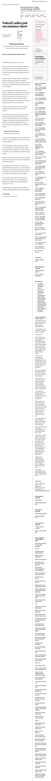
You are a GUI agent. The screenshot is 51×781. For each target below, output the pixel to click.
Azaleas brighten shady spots (40, 213)
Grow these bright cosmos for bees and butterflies (40, 123)
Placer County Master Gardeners (42, 301)
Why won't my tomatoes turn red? (40, 694)
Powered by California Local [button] (40, 1)
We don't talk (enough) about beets (40, 647)
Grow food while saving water (40, 686)
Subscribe (39, 78)
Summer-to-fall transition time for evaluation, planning (40, 673)
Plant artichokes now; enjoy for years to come (40, 615)
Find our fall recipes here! (39, 516)
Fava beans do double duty (40, 651)
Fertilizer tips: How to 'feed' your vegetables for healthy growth (40, 775)
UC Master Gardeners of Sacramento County (41, 286)
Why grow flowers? (39, 251)
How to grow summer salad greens (40, 713)
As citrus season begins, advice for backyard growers (40, 638)
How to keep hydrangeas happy (40, 118)
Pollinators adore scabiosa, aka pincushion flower (39, 94)
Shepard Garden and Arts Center (41, 298)
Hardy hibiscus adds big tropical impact (41, 98)
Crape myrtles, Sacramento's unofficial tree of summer (40, 88)
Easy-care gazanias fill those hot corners (40, 134)
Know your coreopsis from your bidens (39, 173)
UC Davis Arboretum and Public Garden (41, 295)
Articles (22, 15)
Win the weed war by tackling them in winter (40, 585)
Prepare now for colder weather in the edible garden (40, 629)
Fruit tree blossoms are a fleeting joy (40, 229)
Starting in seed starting (40, 559)
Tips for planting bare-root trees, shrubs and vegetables (40, 590)
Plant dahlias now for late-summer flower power (40, 167)
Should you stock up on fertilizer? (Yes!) (40, 758)
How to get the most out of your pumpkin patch (40, 668)
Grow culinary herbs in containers (40, 762)
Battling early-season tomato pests (40, 727)
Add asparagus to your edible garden (40, 606)
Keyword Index (35, 15)
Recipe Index (28, 15)
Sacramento (39, 35)
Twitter (21, 16)
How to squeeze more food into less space (40, 573)
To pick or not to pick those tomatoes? (40, 678)
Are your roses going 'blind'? (40, 157)
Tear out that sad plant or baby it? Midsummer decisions (40, 708)
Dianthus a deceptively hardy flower (39, 103)
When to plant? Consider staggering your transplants (39, 569)
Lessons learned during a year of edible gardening (40, 544)
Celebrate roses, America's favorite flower (39, 189)
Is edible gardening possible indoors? (39, 551)
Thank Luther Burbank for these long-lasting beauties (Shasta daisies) (40, 113)
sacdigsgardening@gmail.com (42, 490)
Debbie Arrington (19, 36)
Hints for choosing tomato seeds (39, 555)
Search (38, 50)
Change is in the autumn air (39, 643)
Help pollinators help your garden (40, 723)
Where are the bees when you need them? (40, 735)
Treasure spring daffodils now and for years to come (40, 238)
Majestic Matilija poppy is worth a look (40, 184)
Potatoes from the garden (39, 577)
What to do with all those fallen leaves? (39, 624)
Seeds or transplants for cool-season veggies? (40, 655)
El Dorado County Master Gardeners (42, 304)
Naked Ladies (39, 33)
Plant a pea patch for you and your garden (40, 633)
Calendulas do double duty (40, 198)
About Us (39, 16)
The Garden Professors (40, 310)
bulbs (37, 39)
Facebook (27, 16)
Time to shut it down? (40, 665)
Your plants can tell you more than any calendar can (40, 744)
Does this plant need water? (40, 703)
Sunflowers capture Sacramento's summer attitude (40, 152)
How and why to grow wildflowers (41, 243)
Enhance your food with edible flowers (40, 690)
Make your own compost (38, 731)
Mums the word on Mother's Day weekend (40, 178)
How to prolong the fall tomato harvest (40, 659)
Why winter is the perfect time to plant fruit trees (40, 563)
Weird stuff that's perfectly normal (39, 717)
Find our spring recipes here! (40, 503)
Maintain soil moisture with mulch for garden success (40, 750)
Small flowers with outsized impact (40, 194)
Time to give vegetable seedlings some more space (40, 595)
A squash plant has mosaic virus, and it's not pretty (40, 699)
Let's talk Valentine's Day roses (40, 247)
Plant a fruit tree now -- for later (40, 581)
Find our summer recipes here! (39, 274)
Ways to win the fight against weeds (40, 600)
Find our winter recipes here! (40, 531)
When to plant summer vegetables (40, 766)
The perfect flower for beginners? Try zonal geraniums (40, 218)
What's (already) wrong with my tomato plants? (40, 754)
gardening (38, 31)
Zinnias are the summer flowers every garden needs (40, 162)
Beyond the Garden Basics (41, 291)
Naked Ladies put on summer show (40, 108)
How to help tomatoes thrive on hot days (40, 739)
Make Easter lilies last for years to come (40, 203)
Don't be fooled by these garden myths (40, 770)
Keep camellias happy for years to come (39, 223)
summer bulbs (39, 37)
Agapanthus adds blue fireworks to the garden (40, 129)
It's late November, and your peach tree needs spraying (40, 620)
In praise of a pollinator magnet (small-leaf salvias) (40, 208)
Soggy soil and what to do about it (40, 611)
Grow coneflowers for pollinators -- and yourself (39, 146)
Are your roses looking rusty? (40, 233)
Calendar (42, 15)
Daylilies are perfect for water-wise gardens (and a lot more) (41, 140)
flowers (38, 41)
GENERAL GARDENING (40, 22)
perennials (42, 39)
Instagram (32, 16)
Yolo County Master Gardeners (42, 307)
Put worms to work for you (40, 682)
